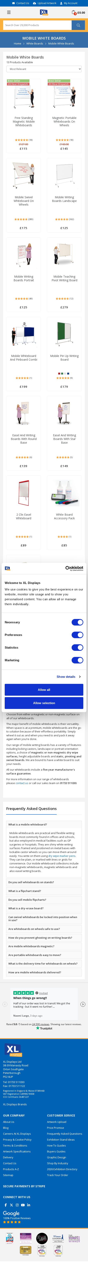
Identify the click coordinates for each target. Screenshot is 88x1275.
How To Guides (56, 1145)
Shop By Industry (57, 1163)
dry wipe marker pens (62, 856)
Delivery (8, 1157)
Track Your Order (57, 1175)
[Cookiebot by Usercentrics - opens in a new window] (65, 568)
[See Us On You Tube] (22, 1203)
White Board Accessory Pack (64, 516)
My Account (70, 3)
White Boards (34, 43)
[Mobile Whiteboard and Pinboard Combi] (23, 334)
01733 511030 (16, 1082)
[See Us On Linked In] (28, 1203)
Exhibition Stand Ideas (61, 1139)
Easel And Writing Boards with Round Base (24, 438)
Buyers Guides (56, 1151)
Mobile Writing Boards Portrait (24, 278)
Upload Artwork (47, 3)
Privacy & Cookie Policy (17, 1139)
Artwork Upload (56, 1122)
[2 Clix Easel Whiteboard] (24, 493)
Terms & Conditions (15, 1145)
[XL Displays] (44, 12)
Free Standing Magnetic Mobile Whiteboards (24, 121)
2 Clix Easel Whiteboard (23, 516)
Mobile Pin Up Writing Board (64, 357)
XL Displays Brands (15, 1104)
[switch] (77, 634)
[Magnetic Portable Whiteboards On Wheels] (64, 96)
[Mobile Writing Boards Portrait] (23, 255)
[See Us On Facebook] (5, 1203)
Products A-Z (11, 1169)
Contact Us (22, 3)
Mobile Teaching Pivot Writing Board (64, 278)
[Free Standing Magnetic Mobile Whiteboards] (23, 96)
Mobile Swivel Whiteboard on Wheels (24, 200)
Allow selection (44, 703)
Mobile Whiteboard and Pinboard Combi (23, 357)
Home (17, 43)
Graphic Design (56, 1157)
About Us (8, 1122)
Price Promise (55, 1128)
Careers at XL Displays (17, 1133)
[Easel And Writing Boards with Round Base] (23, 413)
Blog (5, 1128)
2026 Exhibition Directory (62, 1169)
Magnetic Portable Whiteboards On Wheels (64, 121)
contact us (22, 783)
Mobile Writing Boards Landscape (64, 199)
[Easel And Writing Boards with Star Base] (64, 413)
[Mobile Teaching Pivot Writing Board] (64, 255)
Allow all (44, 689)
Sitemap (8, 1175)
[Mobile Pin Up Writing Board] (64, 334)
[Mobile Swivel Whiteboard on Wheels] (23, 175)
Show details (66, 676)
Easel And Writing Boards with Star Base (64, 438)
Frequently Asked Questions (64, 1133)
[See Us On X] (11, 1203)
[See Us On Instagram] (17, 1203)
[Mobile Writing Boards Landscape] (64, 175)
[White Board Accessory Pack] (64, 493)
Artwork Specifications (17, 1151)
